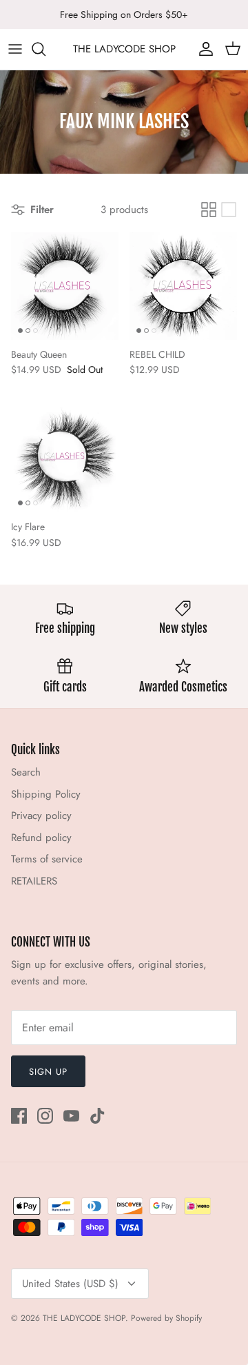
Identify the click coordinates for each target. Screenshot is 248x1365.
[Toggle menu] (15, 49)
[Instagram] (45, 1116)
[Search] (45, 49)
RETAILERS (34, 881)
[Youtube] (71, 1116)
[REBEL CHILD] (183, 286)
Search (26, 772)
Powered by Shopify (166, 1318)
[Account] (202, 49)
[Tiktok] (97, 1116)
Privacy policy (41, 815)
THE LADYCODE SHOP (84, 1318)
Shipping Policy (46, 794)
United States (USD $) (70, 1283)
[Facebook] (19, 1116)
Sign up (48, 1071)
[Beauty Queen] (64, 286)
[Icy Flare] (64, 458)
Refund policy (41, 837)
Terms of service (47, 859)
